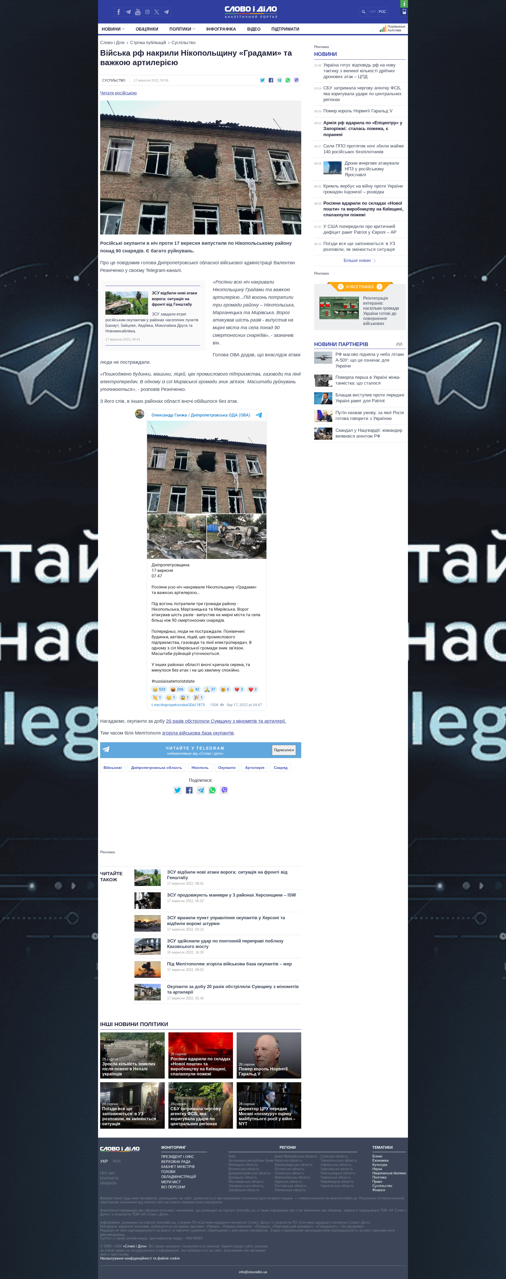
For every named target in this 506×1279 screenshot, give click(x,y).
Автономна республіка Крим (250, 1160)
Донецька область (242, 1177)
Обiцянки (147, 29)
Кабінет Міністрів (178, 1167)
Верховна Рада (176, 1162)
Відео (253, 29)
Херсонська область (336, 1169)
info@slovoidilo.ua (253, 1272)
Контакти (109, 1178)
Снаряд (281, 767)
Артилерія (254, 767)
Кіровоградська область (294, 1165)
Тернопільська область (338, 1160)
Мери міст (171, 1182)
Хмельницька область (338, 1173)
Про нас (108, 1173)
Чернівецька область (337, 1182)
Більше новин (357, 260)
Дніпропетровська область (156, 767)
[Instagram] (147, 12)
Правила (108, 1183)
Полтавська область (291, 1186)
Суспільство (184, 42)
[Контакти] (404, 11)
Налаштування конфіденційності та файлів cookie (140, 1258)
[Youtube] (137, 12)
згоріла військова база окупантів (198, 733)
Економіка (380, 1160)
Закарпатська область (246, 1186)
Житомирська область (246, 1182)
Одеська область (288, 1182)
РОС (382, 12)
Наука (377, 1169)
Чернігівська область (337, 1186)
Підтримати (285, 29)
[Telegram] (128, 12)
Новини (111, 29)
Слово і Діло (112, 42)
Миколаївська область (292, 1177)
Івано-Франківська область (296, 1156)
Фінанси (378, 1190)
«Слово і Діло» (135, 1246)
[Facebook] (118, 12)
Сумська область (334, 1156)
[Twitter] (157, 12)
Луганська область (290, 1169)
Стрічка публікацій (148, 42)
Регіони (288, 1147)
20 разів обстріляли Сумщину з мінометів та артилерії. (226, 721)
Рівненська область (290, 1190)
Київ (231, 1156)
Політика (379, 1177)
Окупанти (227, 767)
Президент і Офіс (177, 1157)
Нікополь (200, 767)
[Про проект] (404, 4)
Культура (379, 1165)
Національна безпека (389, 1173)
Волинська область (243, 1169)
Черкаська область (335, 1177)
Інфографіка (221, 29)
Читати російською (118, 93)
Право (377, 1182)
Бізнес (377, 1156)
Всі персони (173, 1187)
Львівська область (289, 1173)
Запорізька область (243, 1190)
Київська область (288, 1160)
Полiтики (180, 29)
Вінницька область (243, 1165)
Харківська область (336, 1165)
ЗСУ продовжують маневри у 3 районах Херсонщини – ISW (231, 898)
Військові (113, 767)
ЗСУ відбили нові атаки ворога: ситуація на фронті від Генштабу (174, 298)
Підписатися (284, 750)
